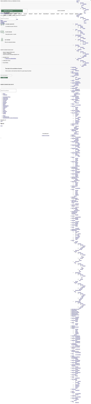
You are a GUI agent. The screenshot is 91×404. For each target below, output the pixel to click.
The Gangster (74, 379)
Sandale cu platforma (76, 335)
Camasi (76, 114)
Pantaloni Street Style (76, 152)
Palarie (73, 134)
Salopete (73, 325)
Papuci (73, 189)
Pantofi (73, 157)
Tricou (73, 391)
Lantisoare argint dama (76, 82)
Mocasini (73, 106)
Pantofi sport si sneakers (74, 186)
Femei (76, 87)
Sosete (73, 355)
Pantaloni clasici (75, 141)
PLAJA (73, 215)
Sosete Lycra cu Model (76, 368)
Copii (76, 108)
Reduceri (77, 79)
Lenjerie (73, 86)
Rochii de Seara (75, 313)
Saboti (73, 322)
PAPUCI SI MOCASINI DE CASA (75, 201)
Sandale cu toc (74, 340)
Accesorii (77, 113)
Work (73, 401)
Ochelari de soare (75, 123)
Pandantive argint (75, 138)
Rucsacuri (73, 315)
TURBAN (74, 395)
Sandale (73, 328)
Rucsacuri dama (75, 320)
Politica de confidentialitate (10, 58)
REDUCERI (74, 230)
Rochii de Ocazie (75, 311)
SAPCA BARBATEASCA (75, 351)
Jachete (79, 36)
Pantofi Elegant (75, 173)
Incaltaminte (77, 111)
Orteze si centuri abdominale (76, 127)
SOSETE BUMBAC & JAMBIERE (76, 357)
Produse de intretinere (76, 229)
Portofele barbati (75, 222)
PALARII (73, 136)
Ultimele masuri (75, 398)
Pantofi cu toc (74, 170)
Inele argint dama (75, 72)
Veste (76, 239)
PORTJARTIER (75, 218)
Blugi (79, 119)
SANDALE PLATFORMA (75, 344)
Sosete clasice (74, 362)
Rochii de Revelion (75, 312)
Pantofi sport (74, 181)
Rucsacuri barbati (75, 318)
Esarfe (84, 28)
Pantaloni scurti (75, 148)
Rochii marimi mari (83, 296)
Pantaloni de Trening (76, 144)
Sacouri (86, 42)
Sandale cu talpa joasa (76, 338)
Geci (76, 77)
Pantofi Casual (74, 161)
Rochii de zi (77, 272)
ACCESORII (78, 105)
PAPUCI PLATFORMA (75, 198)
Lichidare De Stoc (75, 96)
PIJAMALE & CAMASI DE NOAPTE (74, 212)
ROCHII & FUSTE (75, 309)
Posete (73, 227)
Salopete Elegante (75, 326)
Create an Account (45, 135)
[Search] (82, 18)
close (1, 121)
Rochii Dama (74, 310)
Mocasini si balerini (75, 110)
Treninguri (77, 98)
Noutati (84, 8)
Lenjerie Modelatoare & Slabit (77, 94)
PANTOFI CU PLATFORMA (75, 168)
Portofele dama (74, 224)
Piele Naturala (74, 208)
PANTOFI (77, 166)
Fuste (76, 29)
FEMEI (76, 214)
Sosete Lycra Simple (76, 370)
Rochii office (77, 301)
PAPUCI (77, 199)
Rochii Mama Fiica (75, 314)
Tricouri (76, 122)
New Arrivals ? (75, 112)
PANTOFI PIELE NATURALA (75, 178)
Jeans (79, 46)
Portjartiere (77, 81)
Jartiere (73, 80)
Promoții (82, 2)
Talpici (73, 376)
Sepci (73, 353)
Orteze (73, 124)
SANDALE (77, 342)
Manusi (73, 103)
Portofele (73, 220)
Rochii (73, 240)
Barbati (76, 107)
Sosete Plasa (74, 374)
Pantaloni (77, 45)
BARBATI (77, 361)
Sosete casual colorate (76, 360)
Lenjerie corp (74, 88)
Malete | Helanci (75, 99)
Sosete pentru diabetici (76, 372)
